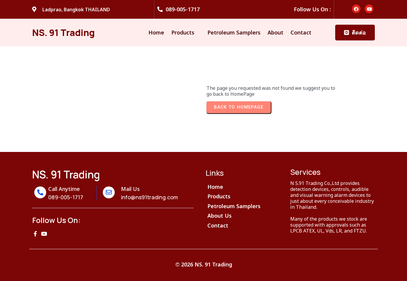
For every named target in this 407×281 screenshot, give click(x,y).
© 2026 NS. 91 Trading (203, 264)
